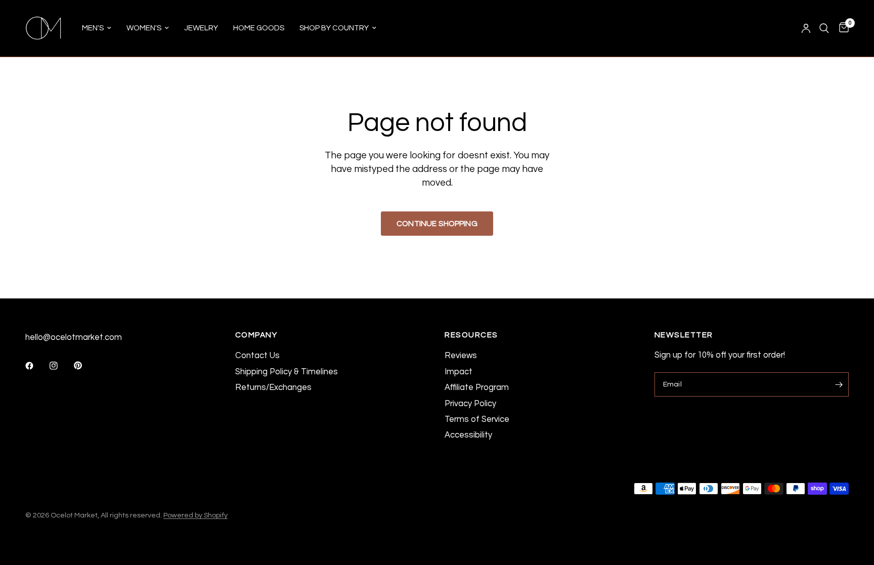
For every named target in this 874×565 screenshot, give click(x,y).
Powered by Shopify (195, 515)
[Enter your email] (838, 384)
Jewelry (201, 28)
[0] (841, 28)
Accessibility (468, 434)
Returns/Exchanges (273, 387)
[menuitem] (96, 28)
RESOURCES (471, 335)
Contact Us (257, 355)
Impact (458, 371)
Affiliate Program (477, 387)
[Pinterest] (85, 366)
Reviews (461, 355)
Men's (93, 28)
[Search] (824, 28)
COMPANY (256, 335)
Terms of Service (477, 419)
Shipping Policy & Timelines (286, 371)
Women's (143, 28)
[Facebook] (36, 366)
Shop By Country (334, 28)
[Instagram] (61, 366)
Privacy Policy (470, 403)
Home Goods (258, 28)
